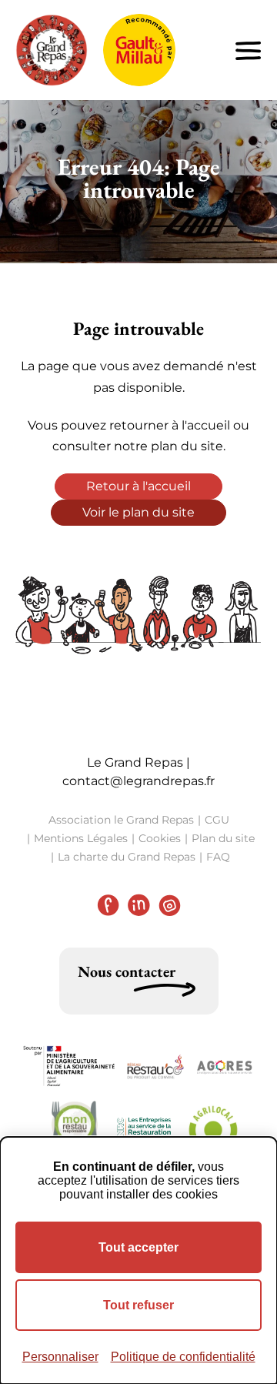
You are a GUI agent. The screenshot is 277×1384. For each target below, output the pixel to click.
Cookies (159, 838)
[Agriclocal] (213, 1130)
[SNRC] (144, 1130)
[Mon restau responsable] (74, 1130)
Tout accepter (138, 1247)
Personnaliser (60, 1356)
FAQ (218, 857)
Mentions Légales (81, 838)
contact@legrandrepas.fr (138, 781)
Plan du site (223, 838)
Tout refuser (138, 1305)
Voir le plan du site (138, 512)
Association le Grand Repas (121, 820)
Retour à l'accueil (138, 486)
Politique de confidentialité (183, 1356)
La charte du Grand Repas (126, 857)
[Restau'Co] (155, 1067)
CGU (217, 820)
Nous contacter (126, 971)
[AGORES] (224, 1066)
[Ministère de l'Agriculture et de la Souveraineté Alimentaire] (69, 1066)
